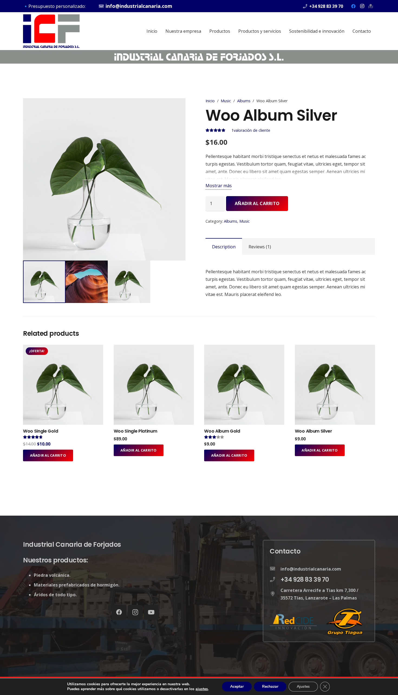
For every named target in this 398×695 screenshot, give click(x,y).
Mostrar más (218, 186)
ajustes (201, 689)
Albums (243, 100)
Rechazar (270, 686)
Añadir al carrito (257, 203)
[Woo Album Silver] (335, 348)
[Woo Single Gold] (63, 348)
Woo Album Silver (313, 431)
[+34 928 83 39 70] (275, 580)
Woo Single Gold (40, 431)
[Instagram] (362, 6)
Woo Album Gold (222, 431)
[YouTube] (151, 612)
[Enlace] (51, 31)
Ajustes (303, 686)
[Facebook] (353, 6)
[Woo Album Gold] (244, 348)
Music (226, 100)
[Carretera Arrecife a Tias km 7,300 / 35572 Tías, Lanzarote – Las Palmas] (275, 594)
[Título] (370, 6)
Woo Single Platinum (135, 431)
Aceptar (237, 686)
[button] (184, 107)
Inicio (210, 100)
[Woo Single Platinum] (154, 348)
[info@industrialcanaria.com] (275, 569)
